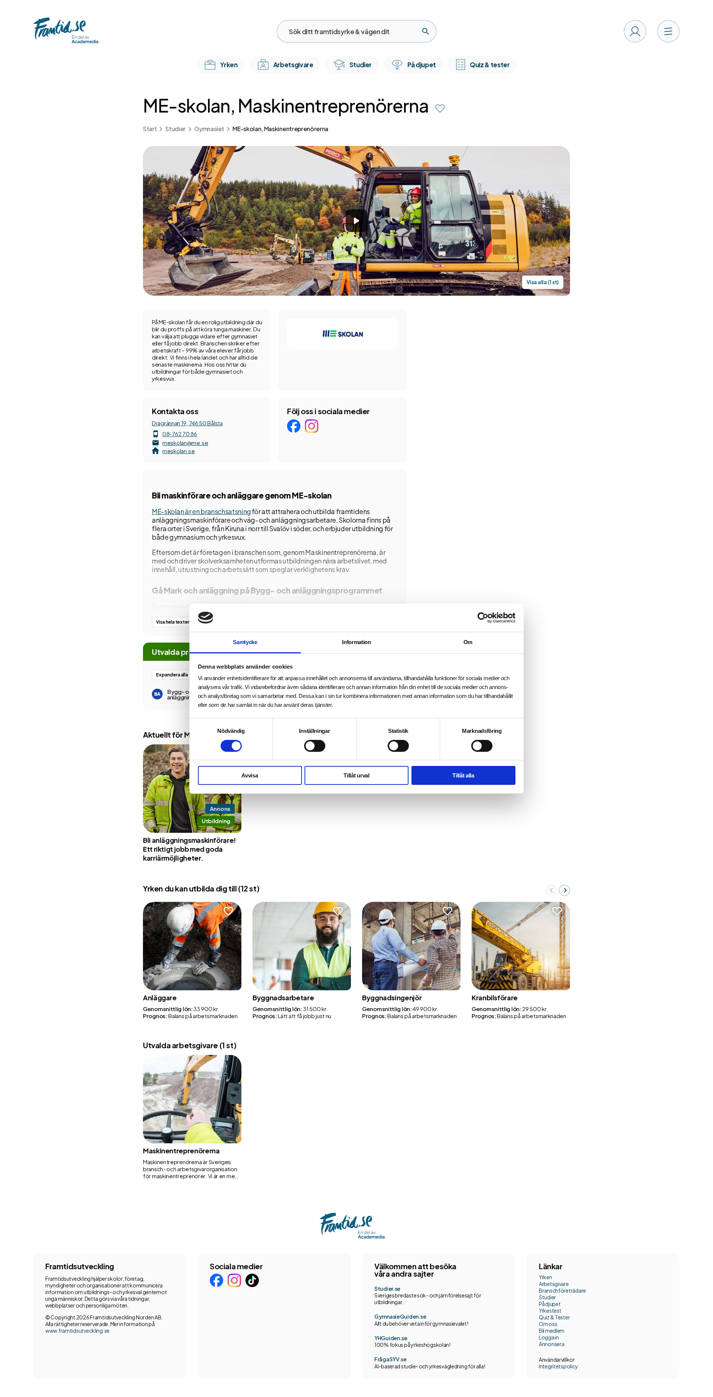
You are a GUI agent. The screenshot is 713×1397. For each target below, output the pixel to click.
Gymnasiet (209, 129)
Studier (175, 129)
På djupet (549, 1303)
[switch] (314, 746)
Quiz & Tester (554, 1317)
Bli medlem (551, 1330)
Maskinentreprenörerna (181, 1150)
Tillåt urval (356, 775)
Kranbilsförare (495, 997)
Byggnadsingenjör (391, 997)
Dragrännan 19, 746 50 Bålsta (187, 422)
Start (150, 129)
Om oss (548, 1323)
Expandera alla (172, 675)
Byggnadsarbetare (283, 997)
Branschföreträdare (562, 1290)
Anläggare (160, 997)
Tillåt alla (463, 775)
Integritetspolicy (558, 1366)
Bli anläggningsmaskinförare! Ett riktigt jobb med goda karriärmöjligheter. (189, 849)
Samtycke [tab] (245, 642)
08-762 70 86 (179, 433)
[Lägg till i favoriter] (440, 108)
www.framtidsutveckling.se (77, 1330)
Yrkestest (550, 1310)
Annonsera (551, 1344)
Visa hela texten (173, 622)
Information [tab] (356, 642)
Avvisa (249, 775)
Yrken (545, 1277)
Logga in (549, 1337)
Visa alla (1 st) (543, 282)
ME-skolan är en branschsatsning (201, 511)
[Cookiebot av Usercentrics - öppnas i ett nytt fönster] (482, 617)
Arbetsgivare (554, 1283)
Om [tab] (467, 642)
